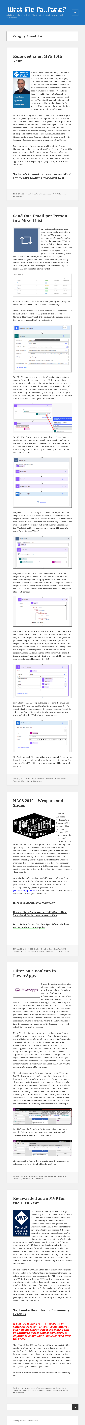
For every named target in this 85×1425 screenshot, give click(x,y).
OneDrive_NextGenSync (35, 951)
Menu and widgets (75, 15)
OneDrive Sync (39, 949)
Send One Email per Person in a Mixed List (40, 218)
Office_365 (63, 1176)
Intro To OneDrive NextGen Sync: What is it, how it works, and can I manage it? (42, 926)
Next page (75, 1407)
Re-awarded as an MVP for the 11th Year (39, 1201)
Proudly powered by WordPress (25, 1421)
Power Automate (38, 779)
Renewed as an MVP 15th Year (37, 58)
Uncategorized (46, 194)
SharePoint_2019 (51, 951)
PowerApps (43, 1176)
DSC (31, 949)
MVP (29, 194)
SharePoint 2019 (60, 949)
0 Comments (19, 196)
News (33, 1388)
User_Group (63, 1390)
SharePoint (36, 194)
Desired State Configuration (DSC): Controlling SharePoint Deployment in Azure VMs (40, 913)
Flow (29, 779)
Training (63, 1388)
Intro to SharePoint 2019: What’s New (34, 902)
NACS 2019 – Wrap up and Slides (38, 803)
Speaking (16, 951)
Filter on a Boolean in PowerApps (34, 973)
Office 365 (34, 1176)
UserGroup (17, 1390)
